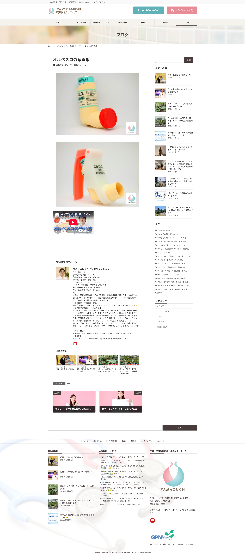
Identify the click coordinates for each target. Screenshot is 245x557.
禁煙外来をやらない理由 (165, 282)
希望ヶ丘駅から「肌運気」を (65, 370)
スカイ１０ (161, 260)
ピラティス (188, 263)
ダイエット (181, 260)
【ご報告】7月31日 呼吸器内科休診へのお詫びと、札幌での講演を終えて (180, 181)
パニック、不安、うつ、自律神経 (168, 263)
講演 (185, 289)
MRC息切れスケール (164, 238)
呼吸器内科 (113, 441)
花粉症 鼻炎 (184, 286)
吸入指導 (173, 267)
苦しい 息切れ (162, 289)
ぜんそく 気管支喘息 (165, 249)
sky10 (177, 238)
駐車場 (133, 441)
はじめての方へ (98, 441)
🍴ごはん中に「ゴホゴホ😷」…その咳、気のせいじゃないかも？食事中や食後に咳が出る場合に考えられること (123, 483)
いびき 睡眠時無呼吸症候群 (167, 242)
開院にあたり (162, 327)
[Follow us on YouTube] (152, 520)
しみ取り (184, 242)
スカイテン (188, 256)
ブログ (159, 441)
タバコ (171, 260)
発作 (184, 278)
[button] (148, 10)
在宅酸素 (177, 271)
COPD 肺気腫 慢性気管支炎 (168, 234)
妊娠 (185, 271)
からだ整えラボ (112, 364)
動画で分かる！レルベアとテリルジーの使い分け (118, 504)
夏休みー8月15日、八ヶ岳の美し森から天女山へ (107, 370)
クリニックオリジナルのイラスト (168, 256)
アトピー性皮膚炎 (182, 249)
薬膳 (178, 289)
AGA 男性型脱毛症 (163, 230)
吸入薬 (182, 267)
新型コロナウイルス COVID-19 (168, 275)
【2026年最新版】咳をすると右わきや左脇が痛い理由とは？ (122, 477)
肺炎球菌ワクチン (163, 286)
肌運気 (187, 282)
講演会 (159, 293)
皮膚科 (73, 364)
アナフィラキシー (163, 252)
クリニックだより (91, 364)
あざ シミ (186, 238)
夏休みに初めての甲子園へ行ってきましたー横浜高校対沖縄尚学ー (128, 371)
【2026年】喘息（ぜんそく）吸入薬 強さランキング (119, 457)
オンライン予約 (146, 441)
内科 (68, 383)
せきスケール (180, 245)
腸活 (174, 286)
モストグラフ (162, 267)
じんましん (161, 245)
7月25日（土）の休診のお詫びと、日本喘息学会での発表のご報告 (180, 210)
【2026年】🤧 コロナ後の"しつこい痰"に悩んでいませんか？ (122, 493)
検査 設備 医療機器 (165, 278)
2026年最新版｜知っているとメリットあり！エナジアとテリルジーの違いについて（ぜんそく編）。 (123, 500)
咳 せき (160, 271)
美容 (179, 282)
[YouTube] (75, 344)
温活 (178, 278)
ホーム (86, 441)
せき (170, 245)
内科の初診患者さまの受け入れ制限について (86, 370)
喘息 (168, 271)
